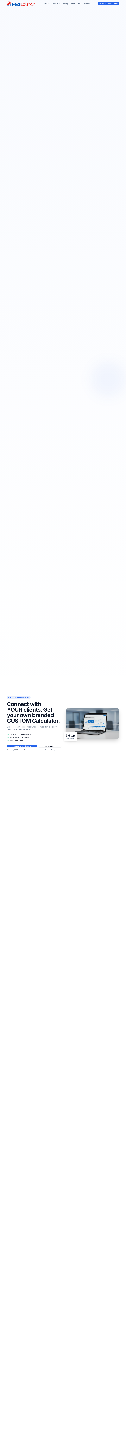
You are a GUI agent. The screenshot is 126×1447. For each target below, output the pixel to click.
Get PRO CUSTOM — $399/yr (108, 3)
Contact (87, 4)
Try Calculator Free (51, 746)
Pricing (65, 4)
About (73, 4)
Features (46, 4)
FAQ (79, 4)
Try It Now (56, 4)
